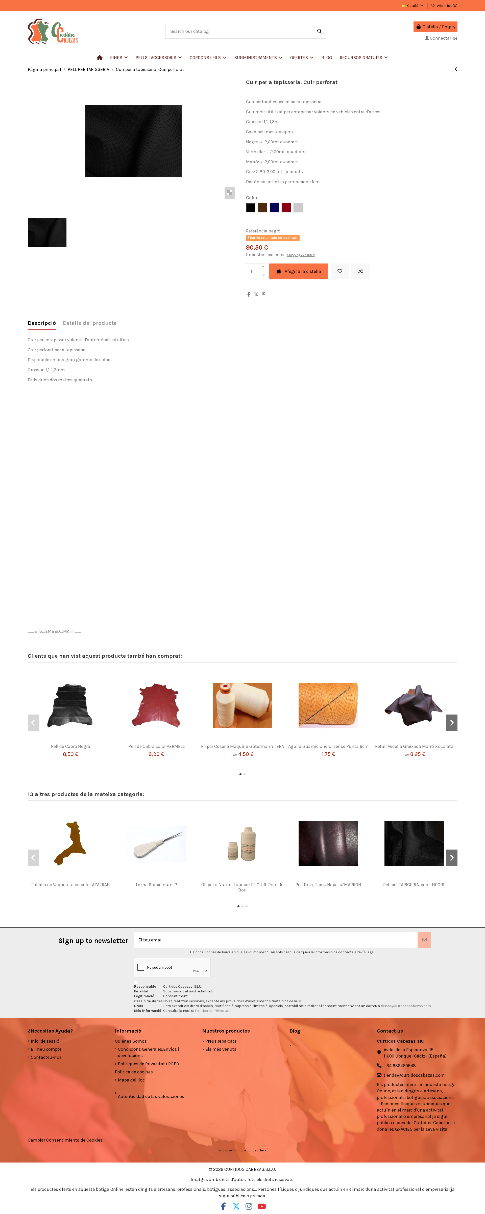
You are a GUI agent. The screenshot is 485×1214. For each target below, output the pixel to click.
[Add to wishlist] (340, 271)
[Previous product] (456, 69)
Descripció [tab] (42, 323)
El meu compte (46, 1049)
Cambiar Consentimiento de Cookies (65, 1140)
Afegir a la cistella (303, 271)
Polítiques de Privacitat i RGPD (148, 1064)
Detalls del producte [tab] (89, 323)
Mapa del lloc (131, 1080)
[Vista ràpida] (78, 741)
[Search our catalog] (319, 31)
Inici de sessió (45, 1041)
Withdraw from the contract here (242, 1150)
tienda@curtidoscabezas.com (406, 1006)
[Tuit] (256, 294)
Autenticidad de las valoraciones (151, 1096)
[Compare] (68, 741)
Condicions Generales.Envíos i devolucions (148, 1052)
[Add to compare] (360, 271)
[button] (159, 57)
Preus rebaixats (221, 1041)
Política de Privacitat (212, 1011)
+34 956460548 (400, 1065)
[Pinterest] (263, 294)
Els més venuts (220, 1049)
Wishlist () (446, 5)
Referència (257, 231)
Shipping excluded (301, 255)
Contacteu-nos (46, 1057)
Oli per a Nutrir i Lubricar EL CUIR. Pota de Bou (242, 887)
